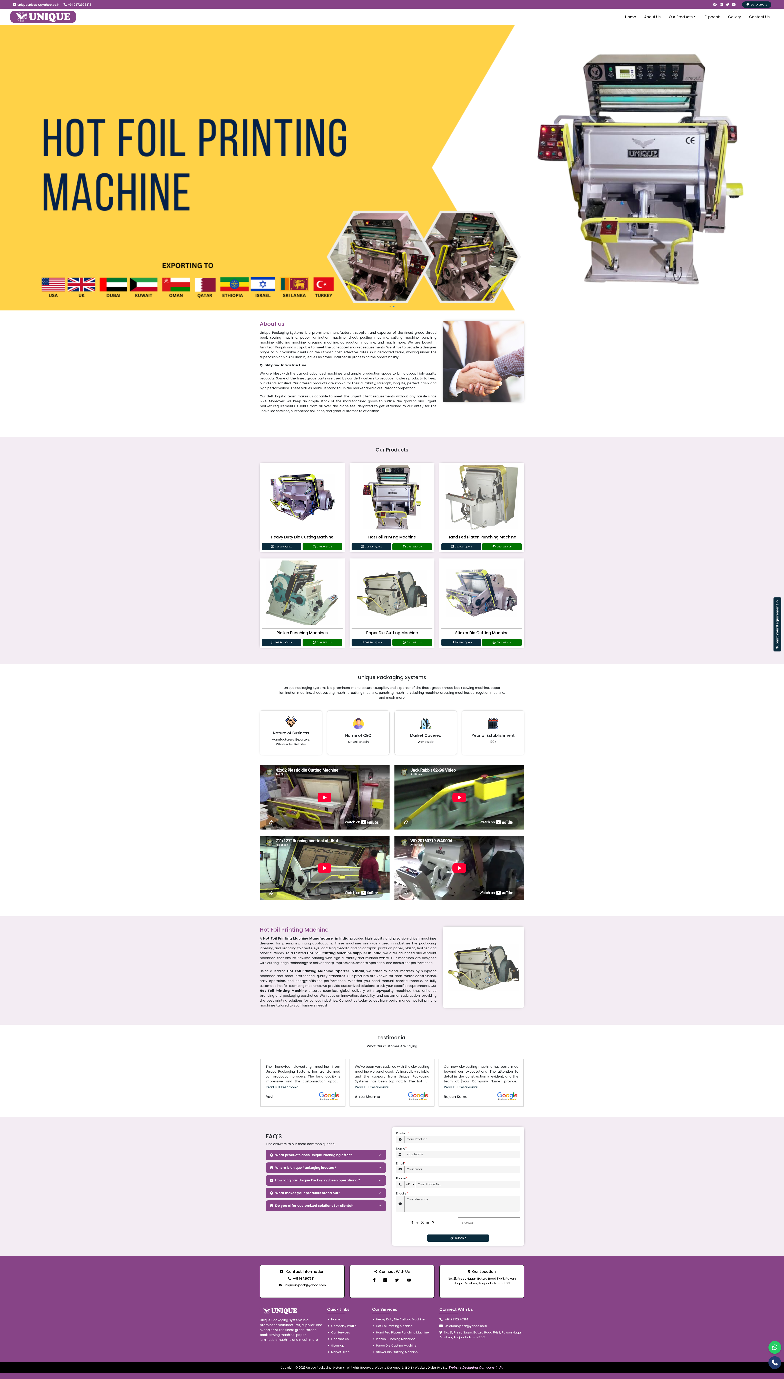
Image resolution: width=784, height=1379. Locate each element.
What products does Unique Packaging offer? (313, 1155)
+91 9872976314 (79, 5)
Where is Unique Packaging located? (305, 1167)
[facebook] (374, 1280)
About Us (652, 16)
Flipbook (712, 16)
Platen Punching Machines (302, 633)
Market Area (340, 1352)
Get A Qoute (759, 5)
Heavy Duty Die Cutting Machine (302, 537)
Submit (460, 1238)
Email (400, 1163)
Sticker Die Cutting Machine (482, 633)
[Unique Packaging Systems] (408, 1280)
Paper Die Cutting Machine (392, 633)
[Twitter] (397, 1280)
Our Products (681, 16)
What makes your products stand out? (307, 1193)
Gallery (734, 16)
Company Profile (343, 1326)
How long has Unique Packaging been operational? (317, 1180)
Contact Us (759, 16)
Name (401, 1148)
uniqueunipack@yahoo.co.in (38, 5)
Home (630, 16)
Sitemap (337, 1345)
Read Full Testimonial (282, 1087)
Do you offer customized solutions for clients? (314, 1205)
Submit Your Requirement (777, 626)
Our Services (340, 1332)
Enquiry (402, 1193)
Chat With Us (324, 546)
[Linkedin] (385, 1280)
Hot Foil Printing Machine (392, 537)
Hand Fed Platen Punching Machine (482, 537)
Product (403, 1133)
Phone (401, 1178)
